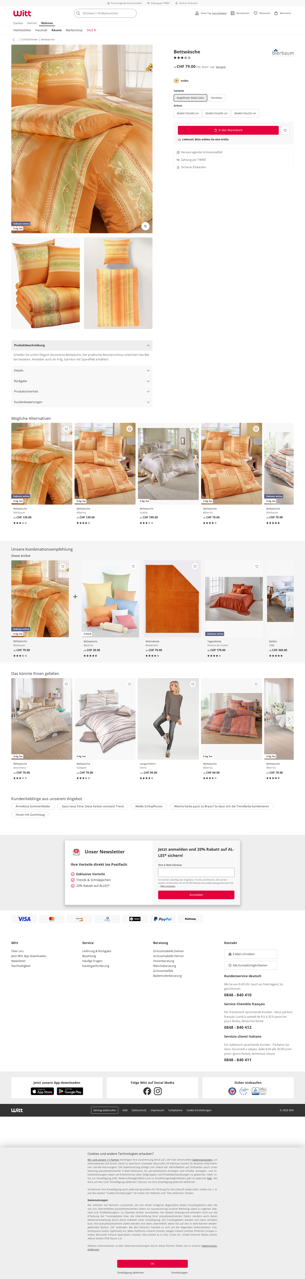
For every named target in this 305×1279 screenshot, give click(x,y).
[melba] (176, 81)
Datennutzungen (202, 1159)
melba (184, 80)
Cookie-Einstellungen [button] (199, 1110)
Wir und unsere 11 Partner (103, 1159)
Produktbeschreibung (29, 345)
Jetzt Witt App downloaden (28, 956)
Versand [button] (221, 67)
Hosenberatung (163, 961)
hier (209, 1178)
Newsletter (18, 961)
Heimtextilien (22, 30)
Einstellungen (179, 1272)
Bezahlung (89, 956)
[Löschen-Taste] (132, 13)
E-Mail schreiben (242, 955)
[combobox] (113, 13)
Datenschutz (139, 1110)
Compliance (175, 1110)
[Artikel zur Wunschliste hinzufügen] (285, 130)
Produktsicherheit (26, 391)
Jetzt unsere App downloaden (57, 1082)
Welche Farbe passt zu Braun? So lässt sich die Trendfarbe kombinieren (221, 806)
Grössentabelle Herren (168, 956)
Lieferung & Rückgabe (96, 951)
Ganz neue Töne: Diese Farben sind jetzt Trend (93, 806)
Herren (32, 23)
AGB (124, 1110)
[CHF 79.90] (172, 598)
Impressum (157, 1110)
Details (18, 370)
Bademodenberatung (167, 976)
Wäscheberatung (164, 966)
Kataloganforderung (95, 966)
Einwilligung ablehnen (130, 1272)
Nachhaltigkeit (20, 966)
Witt (14, 943)
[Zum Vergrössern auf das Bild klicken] (145, 226)
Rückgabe (20, 381)
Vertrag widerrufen (104, 1110)
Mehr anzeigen (167, 886)
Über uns (17, 951)
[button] (12, 39)
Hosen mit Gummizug (30, 815)
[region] (152, 1213)
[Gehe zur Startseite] (22, 13)
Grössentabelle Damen (168, 951)
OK (152, 1263)
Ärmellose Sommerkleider (33, 806)
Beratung (160, 943)
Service (88, 943)
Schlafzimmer (30, 39)
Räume (57, 30)
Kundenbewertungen (28, 402)
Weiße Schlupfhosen (149, 806)
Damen (18, 23)
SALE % (91, 30)
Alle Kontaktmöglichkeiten (250, 965)
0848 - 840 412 (238, 1027)
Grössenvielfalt (163, 971)
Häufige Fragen (92, 961)
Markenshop (74, 30)
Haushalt (41, 30)
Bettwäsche (48, 39)
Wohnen (47, 23)
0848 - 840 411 (238, 1059)
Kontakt (230, 943)
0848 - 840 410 (238, 994)
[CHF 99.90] (168, 719)
